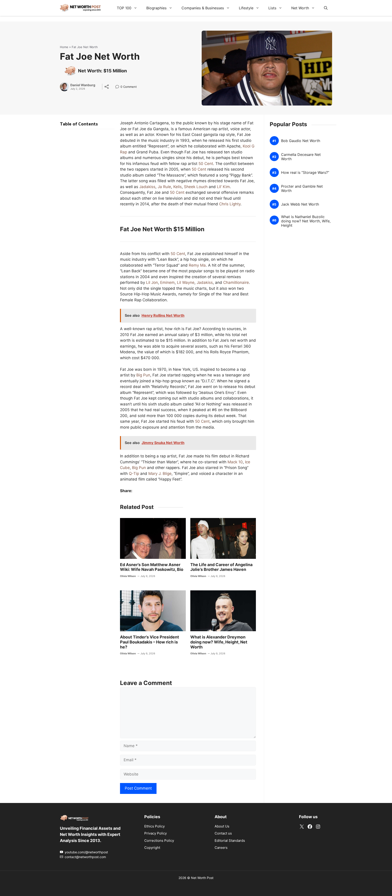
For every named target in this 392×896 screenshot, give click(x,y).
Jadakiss (147, 186)
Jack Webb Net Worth (300, 204)
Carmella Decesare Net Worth (301, 156)
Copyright (152, 847)
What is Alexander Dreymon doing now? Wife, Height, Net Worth (218, 642)
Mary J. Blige (160, 473)
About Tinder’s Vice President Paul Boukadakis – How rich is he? (149, 642)
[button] (325, 8)
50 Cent (205, 163)
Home (64, 47)
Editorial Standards (230, 840)
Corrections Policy (159, 840)
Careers (221, 847)
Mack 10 (235, 462)
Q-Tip (134, 473)
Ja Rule (164, 186)
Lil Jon (152, 282)
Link (118, 87)
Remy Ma (197, 265)
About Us (222, 826)
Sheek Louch (196, 186)
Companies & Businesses (202, 8)
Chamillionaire (236, 282)
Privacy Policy (155, 833)
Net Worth (300, 8)
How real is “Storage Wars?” (305, 172)
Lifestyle (246, 8)
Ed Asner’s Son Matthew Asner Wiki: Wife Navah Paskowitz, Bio (151, 567)
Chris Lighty (229, 204)
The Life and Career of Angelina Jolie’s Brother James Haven (221, 567)
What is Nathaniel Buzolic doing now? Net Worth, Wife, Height (306, 221)
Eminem (167, 282)
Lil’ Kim (223, 186)
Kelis (177, 186)
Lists (272, 8)
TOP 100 (124, 8)
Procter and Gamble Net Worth (302, 188)
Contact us (223, 833)
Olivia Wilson (128, 576)
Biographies (156, 8)
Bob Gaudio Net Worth (300, 141)
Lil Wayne (185, 282)
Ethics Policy (154, 826)
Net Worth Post (202, 877)
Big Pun (143, 375)
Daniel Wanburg (82, 85)
